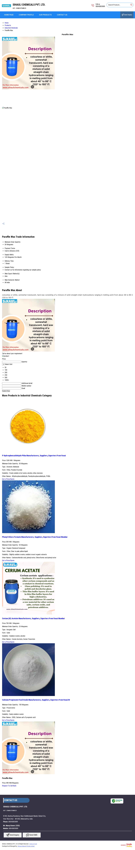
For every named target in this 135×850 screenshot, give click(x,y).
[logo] (6, 10)
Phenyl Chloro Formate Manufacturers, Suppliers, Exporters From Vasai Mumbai (34, 537)
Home (7, 23)
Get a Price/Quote (8, 479)
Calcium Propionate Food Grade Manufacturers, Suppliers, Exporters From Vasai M (36, 700)
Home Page (9, 15)
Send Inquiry (128, 15)
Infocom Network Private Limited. (26, 846)
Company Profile (26, 15)
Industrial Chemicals (11, 28)
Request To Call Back (9, 786)
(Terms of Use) (33, 844)
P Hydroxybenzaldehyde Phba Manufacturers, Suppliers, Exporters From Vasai (34, 455)
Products (8, 25)
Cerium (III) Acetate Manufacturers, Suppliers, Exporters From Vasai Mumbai (33, 618)
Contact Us (62, 15)
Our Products (45, 15)
